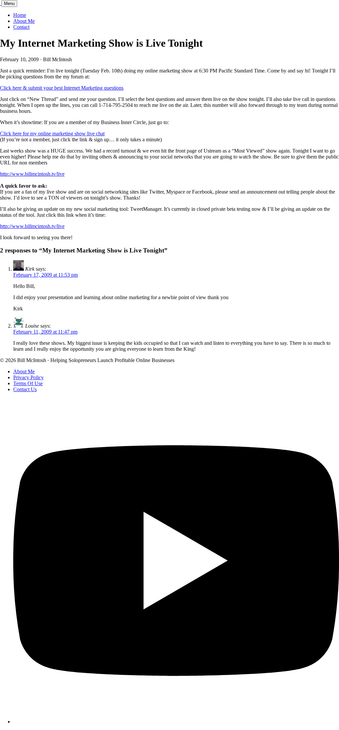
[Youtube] (176, 721)
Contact (21, 27)
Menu (9, 3)
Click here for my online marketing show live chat (52, 133)
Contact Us (25, 389)
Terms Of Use (28, 383)
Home (19, 15)
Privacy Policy (28, 377)
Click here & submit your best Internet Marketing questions (61, 88)
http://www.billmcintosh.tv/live (32, 174)
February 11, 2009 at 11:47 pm (45, 332)
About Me (24, 21)
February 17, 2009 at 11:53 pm (45, 275)
